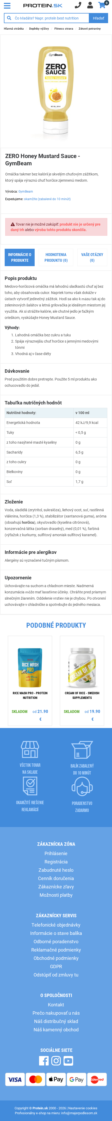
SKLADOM (19, 711)
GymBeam (25, 191)
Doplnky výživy (39, 28)
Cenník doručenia (56, 878)
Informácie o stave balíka (56, 933)
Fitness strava (63, 28)
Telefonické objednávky (56, 925)
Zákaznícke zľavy (56, 886)
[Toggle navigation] (8, 5)
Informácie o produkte (19, 257)
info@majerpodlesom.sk (79, 1113)
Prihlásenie (56, 853)
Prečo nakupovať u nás (56, 1013)
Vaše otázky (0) (92, 257)
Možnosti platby (56, 895)
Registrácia (56, 861)
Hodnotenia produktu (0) (56, 257)
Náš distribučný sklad (56, 1021)
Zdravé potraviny (90, 28)
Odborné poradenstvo (56, 941)
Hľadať (98, 18)
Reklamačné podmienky (56, 950)
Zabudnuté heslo (56, 870)
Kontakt (56, 1004)
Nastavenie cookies (82, 1108)
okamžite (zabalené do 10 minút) (47, 199)
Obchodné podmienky (56, 958)
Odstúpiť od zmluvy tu (56, 975)
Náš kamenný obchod (56, 1029)
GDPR (56, 966)
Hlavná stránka (14, 28)
